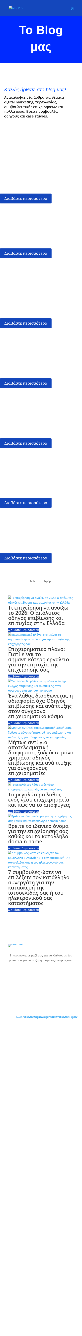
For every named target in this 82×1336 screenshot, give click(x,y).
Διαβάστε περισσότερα (25, 198)
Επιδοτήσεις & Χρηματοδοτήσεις (41, 1201)
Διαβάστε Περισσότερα (23, 630)
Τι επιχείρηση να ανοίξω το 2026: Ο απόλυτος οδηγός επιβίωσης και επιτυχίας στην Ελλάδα (37, 518)
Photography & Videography (41, 1193)
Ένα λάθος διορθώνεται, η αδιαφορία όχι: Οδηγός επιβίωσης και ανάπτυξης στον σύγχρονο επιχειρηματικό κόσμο (40, 338)
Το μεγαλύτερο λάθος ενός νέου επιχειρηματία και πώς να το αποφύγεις (39, 211)
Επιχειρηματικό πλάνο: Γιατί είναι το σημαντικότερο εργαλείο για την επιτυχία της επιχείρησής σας (41, 398)
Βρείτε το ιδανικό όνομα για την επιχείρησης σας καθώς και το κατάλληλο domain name (39, 456)
